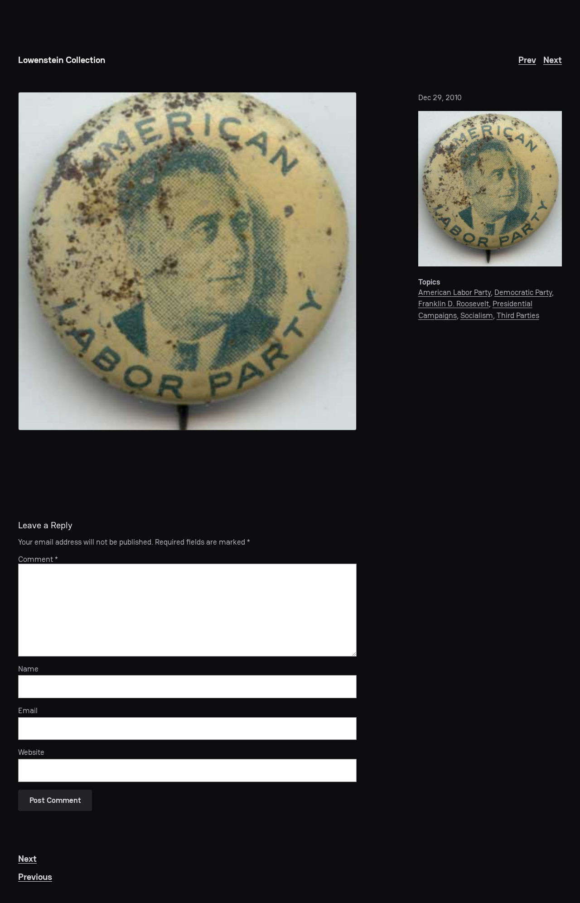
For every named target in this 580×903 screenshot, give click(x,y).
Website (31, 752)
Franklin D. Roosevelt (453, 304)
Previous (35, 877)
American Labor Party (454, 292)
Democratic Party (523, 292)
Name (28, 668)
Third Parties (518, 315)
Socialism (476, 315)
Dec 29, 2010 (440, 97)
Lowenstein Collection (61, 60)
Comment (38, 559)
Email (28, 710)
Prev (527, 60)
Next (552, 60)
